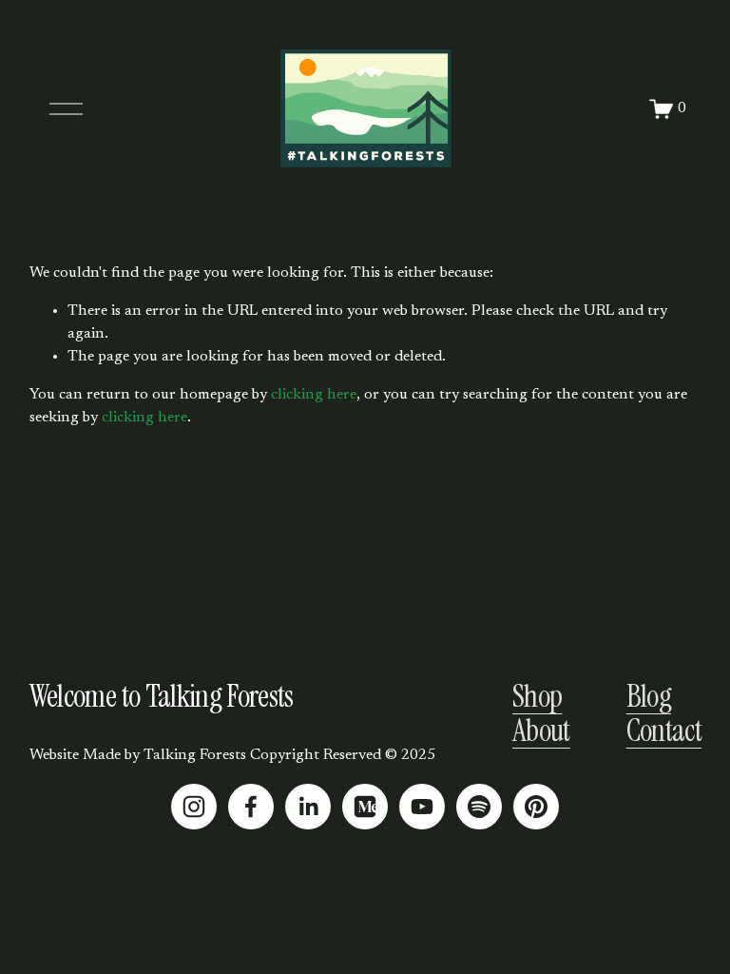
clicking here (313, 394)
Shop (537, 696)
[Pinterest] (536, 806)
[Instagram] (194, 806)
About (541, 730)
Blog (648, 696)
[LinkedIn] (308, 806)
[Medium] (365, 806)
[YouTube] (422, 806)
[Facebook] (251, 806)
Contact (663, 730)
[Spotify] (479, 806)
